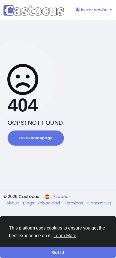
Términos (74, 203)
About (13, 203)
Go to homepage (35, 138)
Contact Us (99, 203)
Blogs (29, 203)
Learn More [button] (64, 235)
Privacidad (49, 203)
